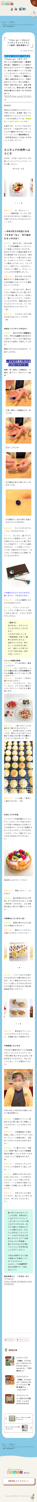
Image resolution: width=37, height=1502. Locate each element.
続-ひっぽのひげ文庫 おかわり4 (23, 1418)
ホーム (4, 22)
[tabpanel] (18, 187)
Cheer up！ (23, 1340)
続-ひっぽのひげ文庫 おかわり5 (13, 1428)
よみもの (11, 22)
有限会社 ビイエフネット (18, 1481)
